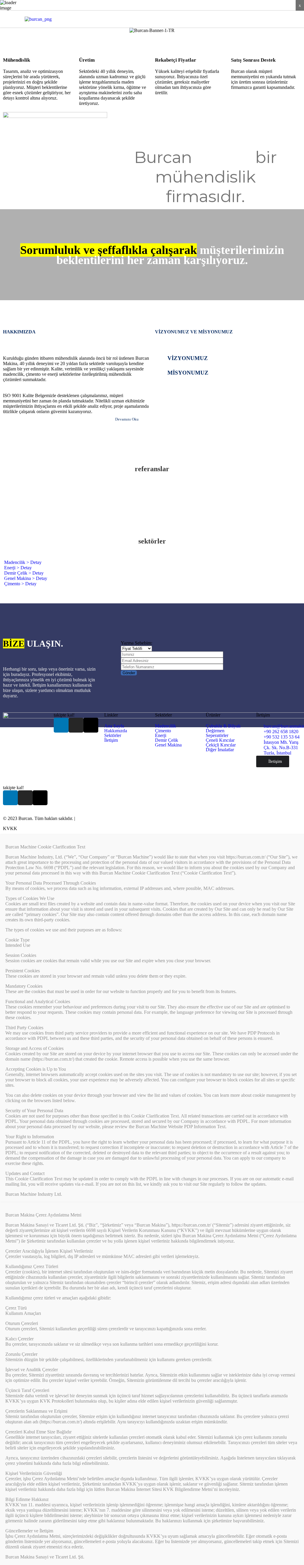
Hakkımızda (115, 730)
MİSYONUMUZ (187, 373)
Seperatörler (217, 735)
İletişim (111, 740)
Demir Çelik (166, 740)
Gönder (129, 673)
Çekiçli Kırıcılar (221, 745)
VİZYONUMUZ (187, 358)
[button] (167, 19)
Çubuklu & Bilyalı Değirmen (223, 728)
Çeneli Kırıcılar (220, 740)
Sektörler (112, 735)
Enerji (160, 735)
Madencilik (165, 726)
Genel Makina (168, 745)
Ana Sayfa (114, 726)
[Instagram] (277, 19)
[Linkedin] (266, 19)
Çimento (163, 730)
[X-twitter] (287, 19)
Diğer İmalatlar (220, 749)
